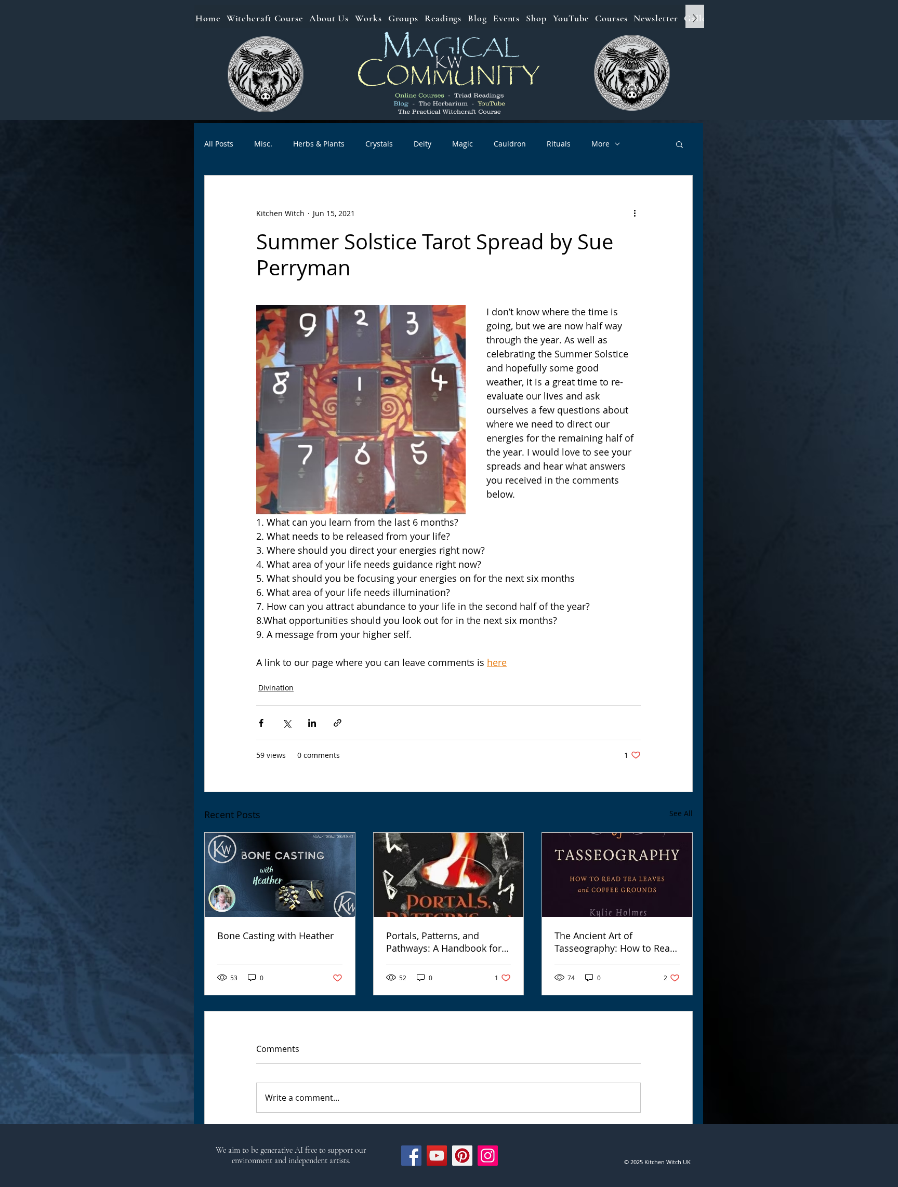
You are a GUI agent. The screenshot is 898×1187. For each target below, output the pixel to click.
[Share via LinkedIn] (312, 723)
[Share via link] (337, 723)
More (600, 144)
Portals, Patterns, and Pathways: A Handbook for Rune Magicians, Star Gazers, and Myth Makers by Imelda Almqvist (447, 941)
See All (681, 813)
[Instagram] (488, 1155)
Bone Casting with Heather (275, 935)
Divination (276, 687)
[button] (679, 144)
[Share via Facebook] (261, 723)
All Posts (218, 144)
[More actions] (634, 213)
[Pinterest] (462, 1155)
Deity (422, 144)
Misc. (263, 144)
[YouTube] (437, 1155)
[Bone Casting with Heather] (280, 875)
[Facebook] (411, 1155)
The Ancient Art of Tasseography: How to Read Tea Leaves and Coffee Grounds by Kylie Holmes (615, 941)
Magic (462, 144)
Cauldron (510, 144)
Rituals (559, 144)
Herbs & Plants (319, 144)
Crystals (379, 144)
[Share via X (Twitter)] (287, 723)
